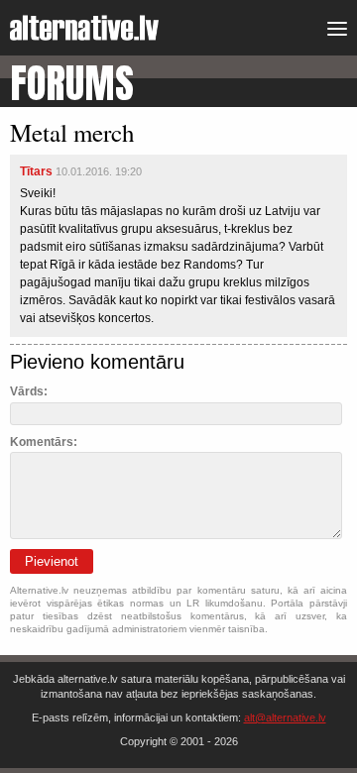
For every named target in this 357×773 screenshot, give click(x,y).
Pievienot (51, 561)
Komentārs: (43, 442)
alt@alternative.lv (285, 717)
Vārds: (29, 391)
